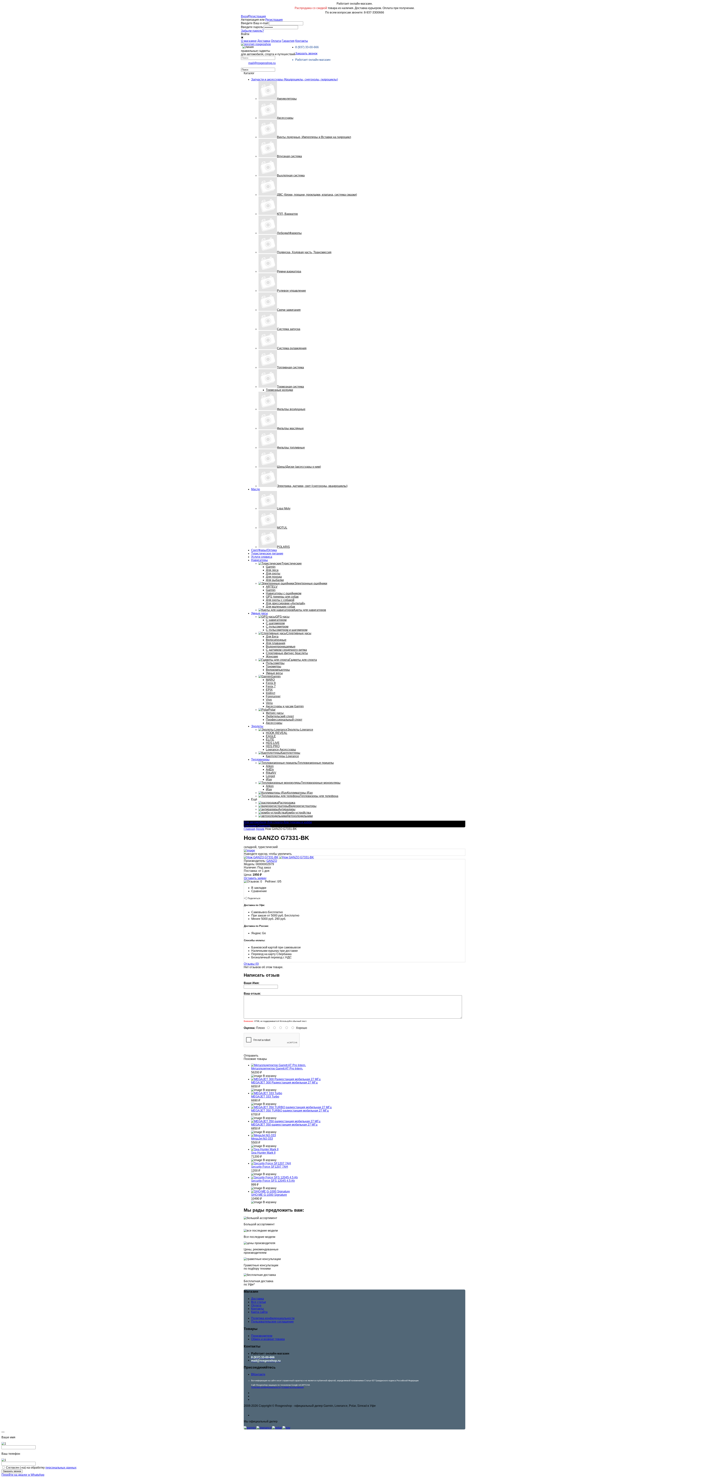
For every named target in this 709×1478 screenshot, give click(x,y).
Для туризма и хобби (297, 822)
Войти (245, 34)
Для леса (272, 570)
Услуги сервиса (261, 556)
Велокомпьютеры (278, 669)
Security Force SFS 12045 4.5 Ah (273, 1180)
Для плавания (275, 643)
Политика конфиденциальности (272, 1318)
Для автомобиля (255, 822)
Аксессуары (274, 723)
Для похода (274, 576)
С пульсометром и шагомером (286, 629)
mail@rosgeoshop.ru (262, 63)
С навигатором (276, 620)
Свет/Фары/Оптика (264, 550)
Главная (249, 828)
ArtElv (270, 769)
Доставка (263, 40)
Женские (272, 656)
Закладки (250, 825)
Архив (260, 828)
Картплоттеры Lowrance (282, 756)
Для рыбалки (275, 580)
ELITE (270, 739)
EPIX (269, 689)
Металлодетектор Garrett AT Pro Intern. (277, 1068)
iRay (269, 779)
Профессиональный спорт (284, 719)
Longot (270, 776)
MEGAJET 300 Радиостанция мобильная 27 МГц (284, 1082)
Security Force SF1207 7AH (269, 1166)
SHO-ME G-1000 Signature (269, 1194)
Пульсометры (275, 663)
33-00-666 (307, 47)
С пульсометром (277, 626)
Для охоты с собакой (280, 600)
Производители (261, 1335)
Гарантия (288, 40)
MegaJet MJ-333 (262, 1138)
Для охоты (273, 573)
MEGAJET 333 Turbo (265, 1096)
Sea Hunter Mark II (263, 1152)
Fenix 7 (271, 686)
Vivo (269, 699)
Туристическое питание (267, 553)
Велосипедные (276, 639)
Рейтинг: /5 (273, 881)
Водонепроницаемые (280, 646)
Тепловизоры (260, 759)
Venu (269, 703)
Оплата (276, 40)
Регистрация (257, 16)
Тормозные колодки (279, 390)
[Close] (2, 1432)
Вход (244, 16)
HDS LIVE (273, 742)
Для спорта (275, 822)
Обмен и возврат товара (268, 1339)
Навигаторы (259, 560)
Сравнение (259, 891)
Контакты (301, 40)
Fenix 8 (271, 683)
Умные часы (259, 613)
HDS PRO (273, 746)
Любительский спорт (280, 716)
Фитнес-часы (275, 713)
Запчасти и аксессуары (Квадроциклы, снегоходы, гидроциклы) (294, 79)
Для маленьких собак (280, 606)
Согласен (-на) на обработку (41, 1467)
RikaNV (271, 772)
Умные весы (274, 673)
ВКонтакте (258, 1374)
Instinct (270, 693)
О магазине (249, 40)
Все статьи (258, 1302)
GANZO (271, 860)
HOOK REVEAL (276, 732)
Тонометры (273, 666)
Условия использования (292, 1387)
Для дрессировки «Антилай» (285, 603)
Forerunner (273, 696)
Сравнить (263, 825)
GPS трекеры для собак (282, 596)
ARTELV (272, 586)
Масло (255, 489)
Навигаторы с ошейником (283, 593)
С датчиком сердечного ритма (286, 649)
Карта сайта (259, 1312)
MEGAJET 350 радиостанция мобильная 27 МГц (284, 1124)
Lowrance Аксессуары (281, 749)
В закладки (258, 887)
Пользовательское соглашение (272, 1321)
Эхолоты (257, 726)
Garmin (270, 566)
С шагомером (275, 623)
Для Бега (272, 636)
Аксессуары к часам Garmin (285, 706)
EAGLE (271, 736)
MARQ (270, 679)
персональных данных (60, 1467)
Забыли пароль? (252, 30)
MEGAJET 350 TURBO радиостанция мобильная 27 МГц (290, 1110)
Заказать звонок (306, 53)
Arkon (270, 766)
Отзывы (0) (251, 963)
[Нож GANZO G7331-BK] (261, 857)
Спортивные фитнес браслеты (287, 653)
